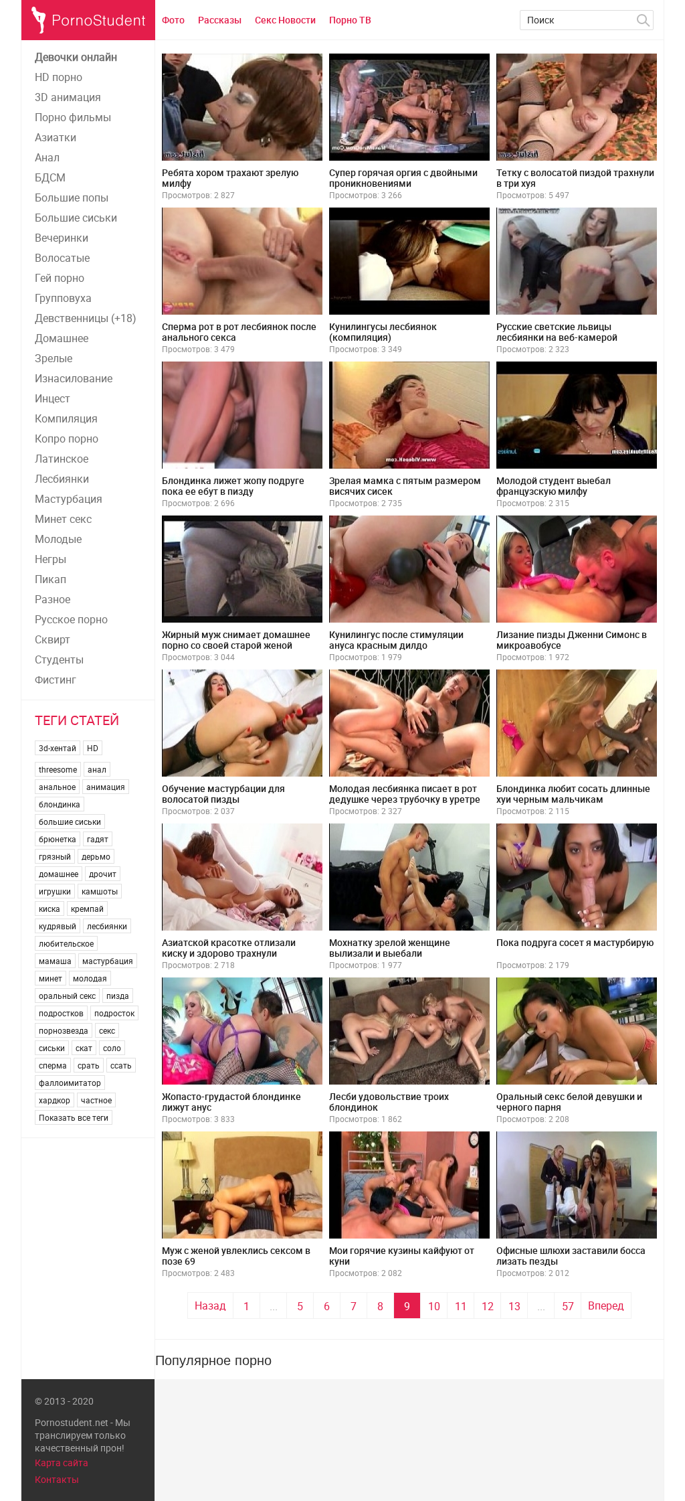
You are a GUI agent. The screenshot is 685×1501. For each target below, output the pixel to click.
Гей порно (59, 277)
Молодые (58, 539)
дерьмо (96, 856)
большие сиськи (70, 821)
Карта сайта (61, 1462)
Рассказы (219, 19)
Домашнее (61, 338)
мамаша (55, 960)
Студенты (59, 659)
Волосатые (62, 257)
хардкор (54, 1100)
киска (49, 908)
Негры (50, 559)
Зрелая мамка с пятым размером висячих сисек (405, 485)
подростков (61, 1013)
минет (50, 978)
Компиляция (66, 418)
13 (514, 1306)
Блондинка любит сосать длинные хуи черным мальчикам (573, 793)
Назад (210, 1305)
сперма (53, 1065)
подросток (114, 1013)
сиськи (52, 1047)
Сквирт (52, 639)
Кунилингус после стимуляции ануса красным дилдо (396, 639)
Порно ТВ (350, 19)
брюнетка (57, 839)
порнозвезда (63, 1030)
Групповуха (63, 298)
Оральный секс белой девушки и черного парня (569, 1101)
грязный (55, 856)
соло (112, 1047)
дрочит (102, 873)
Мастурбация (68, 498)
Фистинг (55, 679)
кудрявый (57, 926)
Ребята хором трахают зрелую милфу (230, 177)
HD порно (58, 77)
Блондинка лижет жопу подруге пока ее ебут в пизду (233, 485)
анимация (105, 786)
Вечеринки (61, 237)
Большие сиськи (76, 217)
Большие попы (71, 197)
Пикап (50, 579)
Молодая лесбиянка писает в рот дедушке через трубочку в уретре (404, 793)
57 (568, 1306)
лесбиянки (107, 926)
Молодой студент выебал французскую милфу (553, 485)
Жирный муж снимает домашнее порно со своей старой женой (236, 639)
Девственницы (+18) (85, 318)
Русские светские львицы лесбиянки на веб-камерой (556, 331)
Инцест (52, 398)
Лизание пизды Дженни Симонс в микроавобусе (571, 639)
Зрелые (53, 358)
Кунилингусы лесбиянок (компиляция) (383, 331)
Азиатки (55, 137)
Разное (52, 599)
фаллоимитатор (70, 1082)
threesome (58, 769)
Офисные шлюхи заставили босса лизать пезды (571, 1255)
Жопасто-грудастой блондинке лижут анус (231, 1101)
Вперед (606, 1305)
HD (92, 747)
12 (488, 1306)
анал (97, 769)
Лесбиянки (62, 478)
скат (84, 1047)
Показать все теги (73, 1117)
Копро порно (66, 438)
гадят (97, 839)
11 (461, 1306)
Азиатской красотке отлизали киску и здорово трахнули (229, 947)
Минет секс (63, 518)
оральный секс (67, 995)
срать (89, 1065)
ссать (121, 1065)
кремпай (87, 908)
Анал (47, 157)
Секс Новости (285, 19)
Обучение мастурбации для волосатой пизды (223, 793)
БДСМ (50, 177)
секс (107, 1030)
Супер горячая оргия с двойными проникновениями (403, 177)
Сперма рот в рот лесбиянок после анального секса (239, 331)
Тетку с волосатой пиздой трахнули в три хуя (575, 177)
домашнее (58, 873)
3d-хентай (57, 747)
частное (96, 1100)
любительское (66, 943)
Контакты (57, 1479)
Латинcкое (61, 458)
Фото (173, 19)
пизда (117, 995)
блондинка (59, 804)
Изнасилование (73, 378)
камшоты (100, 891)
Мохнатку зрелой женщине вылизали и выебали (389, 947)
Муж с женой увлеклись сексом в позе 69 (236, 1255)
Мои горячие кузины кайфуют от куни (401, 1255)
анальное (57, 786)
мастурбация (107, 960)
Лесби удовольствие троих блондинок (389, 1101)
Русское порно (71, 619)
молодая (90, 978)
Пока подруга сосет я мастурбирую (575, 942)
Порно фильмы (73, 117)
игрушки (55, 891)
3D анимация (68, 97)
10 (434, 1306)
